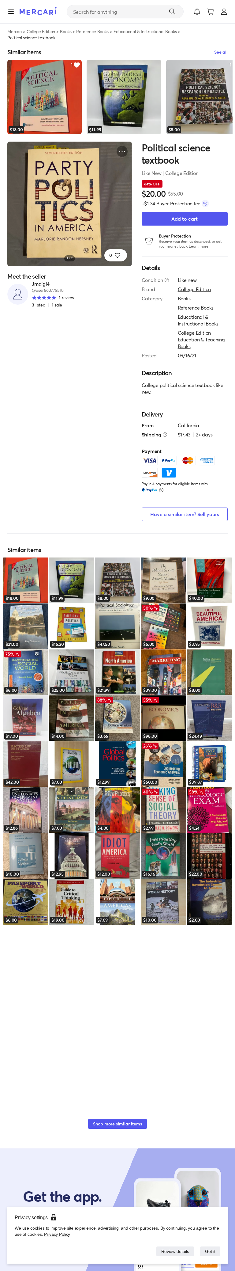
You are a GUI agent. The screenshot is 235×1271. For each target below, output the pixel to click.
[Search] (172, 12)
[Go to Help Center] (166, 280)
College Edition (41, 31)
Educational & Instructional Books (145, 31)
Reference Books (92, 31)
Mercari (14, 31)
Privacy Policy (56, 1234)
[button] (197, 12)
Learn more (198, 246)
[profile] (224, 12)
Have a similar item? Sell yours (184, 514)
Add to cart (184, 218)
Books (65, 31)
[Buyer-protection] (205, 203)
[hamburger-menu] (11, 12)
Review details (173, 1251)
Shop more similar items (117, 1124)
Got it (209, 1251)
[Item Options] (122, 151)
